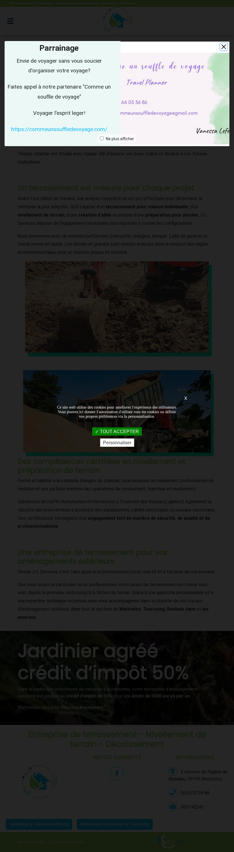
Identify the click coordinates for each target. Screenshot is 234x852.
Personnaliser (117, 442)
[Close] (223, 46)
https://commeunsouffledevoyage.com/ (59, 129)
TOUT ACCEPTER (119, 431)
